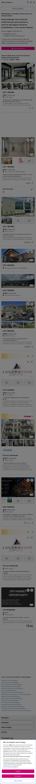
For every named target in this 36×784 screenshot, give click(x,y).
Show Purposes (18, 781)
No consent (18, 776)
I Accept (18, 771)
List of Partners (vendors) (10, 767)
